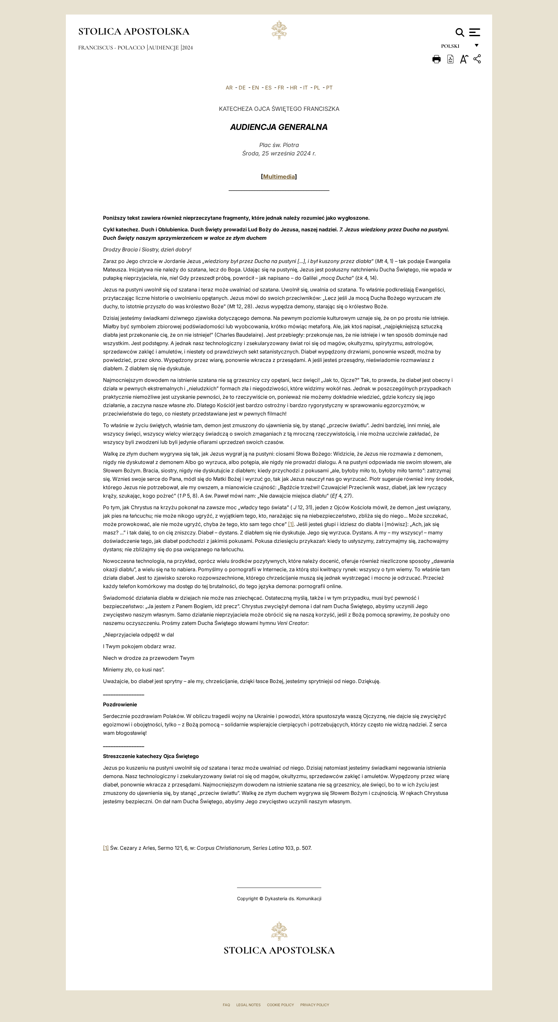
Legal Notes (248, 1005)
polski (455, 48)
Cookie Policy (280, 1005)
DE (242, 87)
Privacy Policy (314, 1005)
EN (255, 87)
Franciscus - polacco (112, 47)
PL (317, 87)
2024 (187, 47)
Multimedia (279, 176)
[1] (291, 524)
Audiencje (164, 47)
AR (229, 87)
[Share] (477, 60)
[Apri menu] (474, 32)
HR (293, 87)
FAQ (226, 1005)
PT (329, 87)
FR (281, 87)
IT (305, 87)
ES (268, 87)
